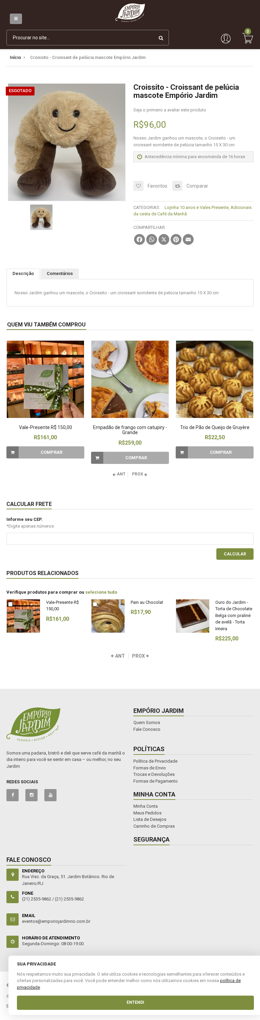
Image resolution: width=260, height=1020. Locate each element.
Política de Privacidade (155, 761)
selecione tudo (101, 592)
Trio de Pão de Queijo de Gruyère (215, 427)
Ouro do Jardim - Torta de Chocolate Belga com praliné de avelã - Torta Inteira (233, 615)
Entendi (135, 1002)
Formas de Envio (149, 767)
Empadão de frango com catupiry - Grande (130, 430)
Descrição (23, 273)
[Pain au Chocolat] (108, 616)
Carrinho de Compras (154, 826)
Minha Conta (145, 806)
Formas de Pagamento (155, 781)
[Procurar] (161, 37)
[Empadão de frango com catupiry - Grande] (130, 379)
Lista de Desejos (149, 819)
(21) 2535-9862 (69, 898)
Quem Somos (146, 722)
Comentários (60, 273)
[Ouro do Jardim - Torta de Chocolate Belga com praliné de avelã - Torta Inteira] (193, 616)
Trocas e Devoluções (154, 774)
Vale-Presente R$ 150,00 (45, 427)
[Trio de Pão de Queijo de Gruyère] (215, 379)
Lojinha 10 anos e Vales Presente (197, 207)
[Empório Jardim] (130, 6)
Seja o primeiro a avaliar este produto (169, 109)
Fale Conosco (146, 729)
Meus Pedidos (147, 812)
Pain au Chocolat (147, 602)
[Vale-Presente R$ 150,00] (45, 379)
